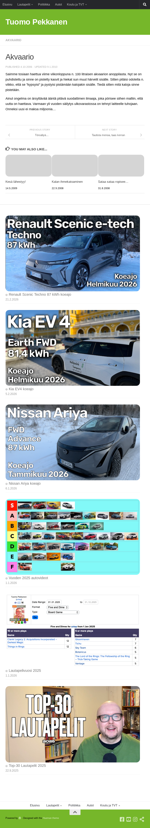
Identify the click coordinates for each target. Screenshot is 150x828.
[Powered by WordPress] (20, 818)
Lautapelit (23, 4)
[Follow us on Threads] (142, 819)
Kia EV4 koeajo (21, 389)
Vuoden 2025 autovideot (28, 578)
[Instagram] (135, 819)
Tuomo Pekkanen (36, 22)
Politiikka (44, 4)
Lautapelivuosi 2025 (25, 671)
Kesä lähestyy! (15, 181)
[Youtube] (128, 819)
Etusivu (7, 4)
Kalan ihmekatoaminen (67, 181)
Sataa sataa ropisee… (113, 181)
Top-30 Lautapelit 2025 (27, 766)
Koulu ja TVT (75, 4)
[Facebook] (122, 819)
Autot (58, 4)
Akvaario (13, 40)
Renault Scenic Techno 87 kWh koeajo (40, 294)
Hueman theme (51, 818)
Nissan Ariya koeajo (25, 483)
